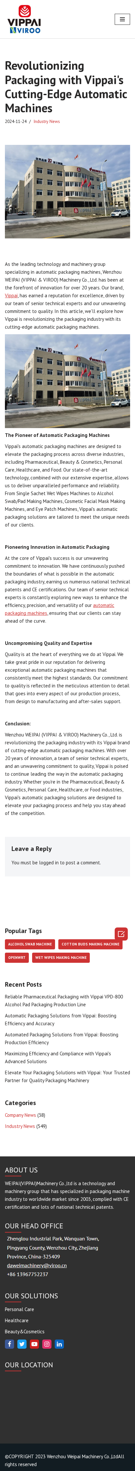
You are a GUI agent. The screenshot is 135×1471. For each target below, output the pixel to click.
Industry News (46, 121)
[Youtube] (34, 1344)
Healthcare (17, 1320)
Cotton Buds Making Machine (90, 944)
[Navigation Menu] (122, 19)
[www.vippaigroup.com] (24, 19)
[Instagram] (46, 1344)
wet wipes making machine (61, 957)
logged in (49, 862)
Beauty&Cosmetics (25, 1331)
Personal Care (19, 1309)
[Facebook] (9, 1344)
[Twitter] (22, 1344)
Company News (20, 1115)
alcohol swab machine (30, 944)
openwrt (17, 957)
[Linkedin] (59, 1344)
